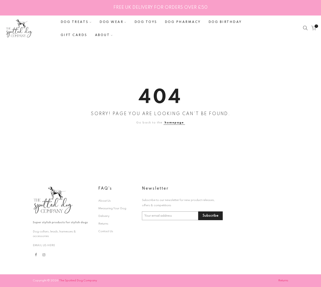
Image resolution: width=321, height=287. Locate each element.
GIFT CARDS (74, 35)
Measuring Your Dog (112, 208)
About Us (104, 200)
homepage (174, 122)
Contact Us (105, 231)
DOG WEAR (111, 22)
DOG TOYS (146, 22)
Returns (103, 223)
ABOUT (102, 35)
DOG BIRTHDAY (225, 22)
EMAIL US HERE (44, 245)
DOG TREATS (75, 22)
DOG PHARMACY (183, 22)
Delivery (103, 216)
